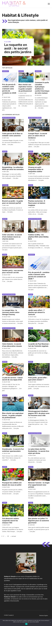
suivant (13, 536)
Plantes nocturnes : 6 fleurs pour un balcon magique (36, 203)
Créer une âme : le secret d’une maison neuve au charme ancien (12, 237)
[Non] (50, 622)
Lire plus (24, 106)
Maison (21, 71)
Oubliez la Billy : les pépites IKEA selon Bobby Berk (38, 237)
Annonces (5, 71)
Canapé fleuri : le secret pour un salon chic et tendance (37, 136)
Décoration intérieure (9, 117)
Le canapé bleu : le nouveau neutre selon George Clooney (10, 312)
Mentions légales (43, 615)
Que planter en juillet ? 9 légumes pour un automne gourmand (38, 521)
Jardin (30, 151)
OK (26, 624)
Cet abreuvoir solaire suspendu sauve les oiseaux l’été (10, 521)
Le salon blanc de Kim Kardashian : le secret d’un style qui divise (38, 451)
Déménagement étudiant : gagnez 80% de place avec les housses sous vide (39, 413)
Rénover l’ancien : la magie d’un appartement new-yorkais (38, 485)
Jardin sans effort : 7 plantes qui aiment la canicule (36, 312)
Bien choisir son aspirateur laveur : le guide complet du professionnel (12, 415)
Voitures (5, 185)
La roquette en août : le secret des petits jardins (17, 48)
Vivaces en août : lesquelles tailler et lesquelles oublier (35, 169)
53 (8, 536)
